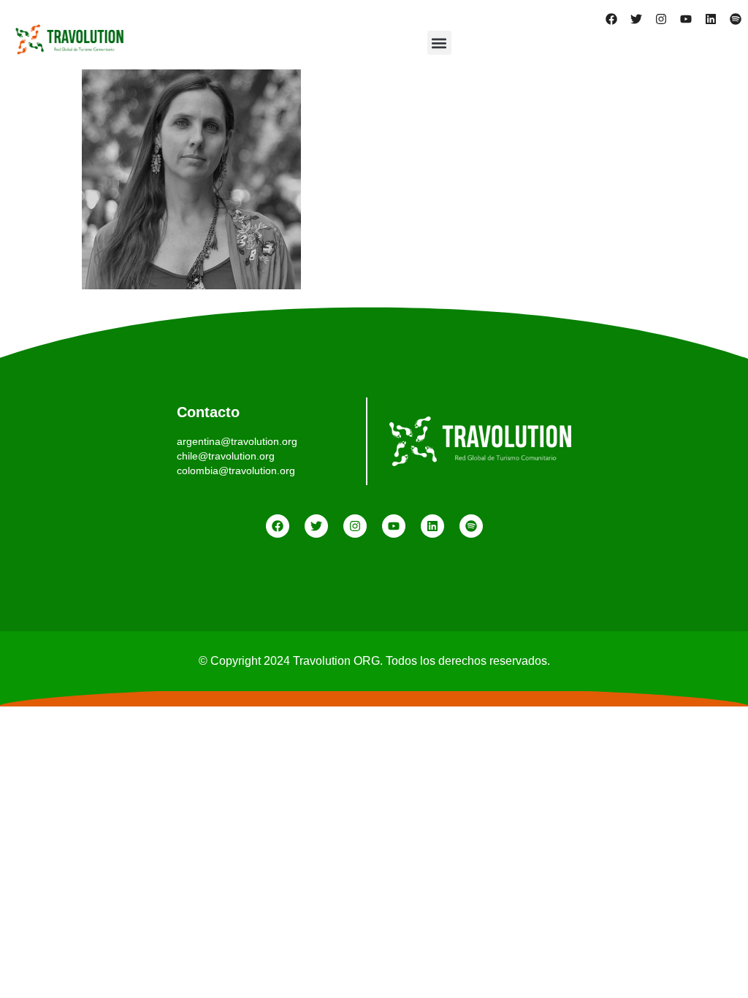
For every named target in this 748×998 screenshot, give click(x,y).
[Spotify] (735, 19)
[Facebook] (611, 19)
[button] (439, 43)
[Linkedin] (710, 19)
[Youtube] (686, 19)
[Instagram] (661, 19)
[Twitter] (636, 19)
